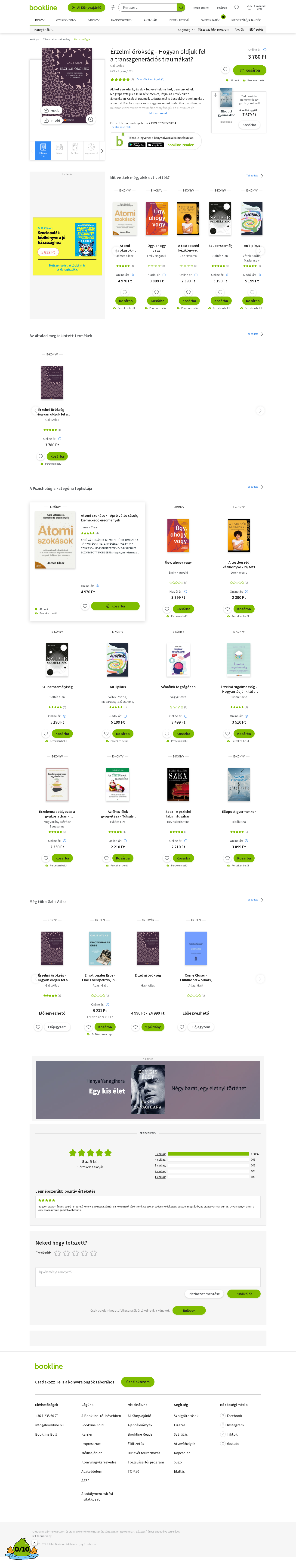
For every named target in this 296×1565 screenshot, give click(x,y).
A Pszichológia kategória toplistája (61, 488)
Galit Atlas (52, 420)
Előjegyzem (57, 1027)
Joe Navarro (188, 256)
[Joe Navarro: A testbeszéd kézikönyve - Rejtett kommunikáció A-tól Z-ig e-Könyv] (188, 218)
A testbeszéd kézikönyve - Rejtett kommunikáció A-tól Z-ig (188, 247)
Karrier (86, 1434)
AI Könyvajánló (89, 7)
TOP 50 (133, 1471)
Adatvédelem (91, 1471)
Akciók (239, 30)
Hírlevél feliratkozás (144, 1452)
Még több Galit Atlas (48, 901)
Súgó (178, 1462)
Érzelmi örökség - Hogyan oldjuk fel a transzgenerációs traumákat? (52, 411)
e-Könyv (125, 190)
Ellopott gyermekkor (239, 811)
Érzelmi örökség (148, 975)
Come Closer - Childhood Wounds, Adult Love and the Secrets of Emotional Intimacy (196, 977)
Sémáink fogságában (178, 686)
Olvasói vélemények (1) (150, 79)
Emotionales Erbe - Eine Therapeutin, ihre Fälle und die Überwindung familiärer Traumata (100, 977)
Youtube (233, 1443)
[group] (43, 150)
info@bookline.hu (49, 1425)
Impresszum (91, 1443)
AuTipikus (252, 245)
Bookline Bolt (46, 1434)
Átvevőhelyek (184, 1443)
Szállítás (181, 1434)
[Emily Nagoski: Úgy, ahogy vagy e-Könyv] (156, 218)
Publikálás (244, 1293)
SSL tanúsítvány (42, 1536)
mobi (55, 120)
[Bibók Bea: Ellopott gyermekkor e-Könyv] (239, 784)
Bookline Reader (141, 1434)
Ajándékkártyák (140, 1425)
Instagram (235, 1425)
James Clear (124, 256)
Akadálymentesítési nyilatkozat (97, 1496)
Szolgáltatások (186, 1415)
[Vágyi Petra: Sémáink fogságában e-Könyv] (178, 660)
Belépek (222, 7)
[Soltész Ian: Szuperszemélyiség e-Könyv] (220, 218)
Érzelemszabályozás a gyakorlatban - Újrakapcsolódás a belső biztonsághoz (57, 813)
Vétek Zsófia (251, 256)
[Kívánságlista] (236, 7)
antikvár (148, 920)
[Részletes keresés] (113, 7)
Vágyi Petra (178, 697)
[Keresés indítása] (181, 7)
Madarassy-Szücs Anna (117, 701)
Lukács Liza (118, 822)
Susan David (239, 697)
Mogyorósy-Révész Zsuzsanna (57, 824)
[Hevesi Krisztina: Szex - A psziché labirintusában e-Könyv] (178, 784)
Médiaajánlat (91, 1452)
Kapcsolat (182, 1452)
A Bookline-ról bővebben (101, 1415)
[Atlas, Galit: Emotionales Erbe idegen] (100, 948)
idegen (100, 920)
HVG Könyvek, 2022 (121, 71)
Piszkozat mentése (204, 1293)
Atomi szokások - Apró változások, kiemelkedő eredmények (125, 247)
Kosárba (253, 70)
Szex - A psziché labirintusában (178, 813)
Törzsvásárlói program (213, 30)
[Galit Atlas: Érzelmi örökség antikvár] (148, 948)
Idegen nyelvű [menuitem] (179, 20)
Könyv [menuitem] (39, 20)
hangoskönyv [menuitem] (121, 20)
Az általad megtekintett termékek (61, 335)
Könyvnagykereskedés (98, 1462)
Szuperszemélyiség (220, 245)
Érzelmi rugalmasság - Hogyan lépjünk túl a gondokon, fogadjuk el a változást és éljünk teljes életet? (239, 689)
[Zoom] (91, 119)
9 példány (153, 1027)
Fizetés (179, 1425)
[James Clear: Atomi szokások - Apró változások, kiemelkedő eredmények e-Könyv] (124, 218)
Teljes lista (252, 175)
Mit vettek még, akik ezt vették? (140, 177)
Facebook (234, 1415)
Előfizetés (257, 30)
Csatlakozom (138, 1381)
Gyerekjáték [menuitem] (213, 18)
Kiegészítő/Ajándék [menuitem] (246, 20)
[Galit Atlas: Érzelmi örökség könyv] (52, 948)
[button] (102, 150)
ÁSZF (85, 1480)
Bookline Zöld (92, 1425)
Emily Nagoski (156, 256)
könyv (52, 920)
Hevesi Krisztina (178, 822)
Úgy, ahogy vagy (157, 247)
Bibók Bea (239, 822)
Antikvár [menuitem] (150, 20)
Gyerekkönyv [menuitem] (66, 20)
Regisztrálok (201, 7)
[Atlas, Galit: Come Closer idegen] (196, 948)
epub (55, 110)
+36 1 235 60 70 (47, 1415)
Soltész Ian (220, 256)
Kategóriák (42, 30)
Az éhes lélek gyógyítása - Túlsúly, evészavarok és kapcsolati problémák (118, 813)
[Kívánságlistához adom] (225, 69)
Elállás (179, 1471)
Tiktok (232, 1434)
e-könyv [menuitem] (93, 20)
